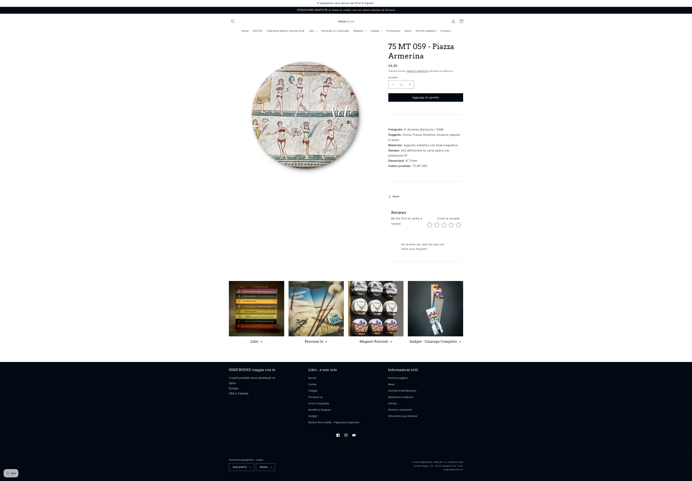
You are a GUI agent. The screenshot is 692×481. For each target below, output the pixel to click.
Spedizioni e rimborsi (400, 397)
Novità (312, 378)
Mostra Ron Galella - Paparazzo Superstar (334, 422)
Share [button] (396, 196)
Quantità (393, 77)
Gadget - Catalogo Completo (433, 341)
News (391, 384)
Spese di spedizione (417, 71)
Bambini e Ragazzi (319, 409)
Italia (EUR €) (240, 467)
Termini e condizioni (400, 409)
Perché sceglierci (398, 378)
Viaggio (313, 390)
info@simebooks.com (453, 470)
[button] (233, 21)
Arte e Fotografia (318, 403)
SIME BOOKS (426, 462)
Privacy (392, 403)
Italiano (264, 467)
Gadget (312, 416)
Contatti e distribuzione (402, 390)
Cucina (312, 384)
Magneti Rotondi (374, 341)
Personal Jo (314, 341)
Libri (254, 341)
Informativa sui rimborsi (402, 416)
